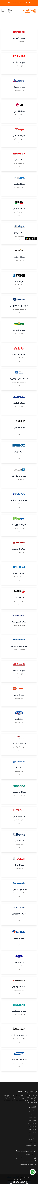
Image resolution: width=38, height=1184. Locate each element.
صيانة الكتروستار (19, 622)
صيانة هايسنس (19, 792)
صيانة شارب (19, 160)
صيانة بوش (19, 865)
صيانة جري (19, 938)
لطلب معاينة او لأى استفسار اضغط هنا (18, 3)
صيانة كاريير (19, 963)
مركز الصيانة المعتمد (12, 1177)
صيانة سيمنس (19, 1011)
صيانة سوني (19, 428)
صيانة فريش (19, 39)
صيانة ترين (19, 695)
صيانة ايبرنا (19, 841)
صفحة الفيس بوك (28, 1161)
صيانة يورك (19, 282)
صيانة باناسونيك (19, 890)
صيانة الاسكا (19, 671)
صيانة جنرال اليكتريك (19, 379)
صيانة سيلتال (19, 136)
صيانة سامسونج (19, 1060)
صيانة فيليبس (19, 184)
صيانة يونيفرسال (19, 647)
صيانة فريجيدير (19, 914)
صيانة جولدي (19, 233)
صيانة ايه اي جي (19, 355)
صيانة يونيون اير (19, 525)
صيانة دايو (19, 768)
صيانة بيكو (19, 452)
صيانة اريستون (19, 549)
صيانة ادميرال (19, 87)
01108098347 (29, 1155)
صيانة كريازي (19, 330)
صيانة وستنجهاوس (19, 306)
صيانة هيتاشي (19, 817)
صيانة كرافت (19, 403)
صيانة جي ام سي (19, 744)
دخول (19, 45)
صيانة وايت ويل (19, 476)
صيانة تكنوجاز (19, 574)
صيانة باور (19, 720)
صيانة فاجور (19, 598)
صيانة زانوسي (19, 209)
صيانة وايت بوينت (19, 501)
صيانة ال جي (19, 112)
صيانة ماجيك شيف (19, 1036)
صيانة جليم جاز (19, 987)
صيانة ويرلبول (19, 257)
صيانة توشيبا (19, 63)
